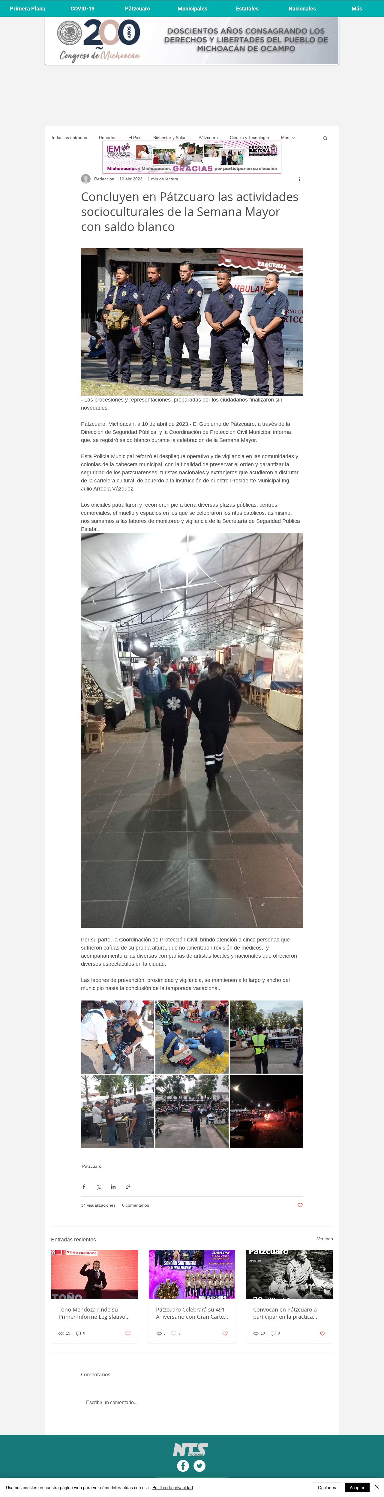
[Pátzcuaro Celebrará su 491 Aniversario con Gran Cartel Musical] (192, 1274)
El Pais (134, 137)
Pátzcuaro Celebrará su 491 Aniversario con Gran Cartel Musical (190, 1313)
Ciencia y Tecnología (249, 137)
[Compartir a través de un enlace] (128, 1187)
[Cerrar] (376, 1487)
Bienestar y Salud (170, 137)
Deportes (107, 137)
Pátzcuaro (208, 137)
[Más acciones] (299, 178)
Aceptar (357, 1487)
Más (285, 137)
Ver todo (325, 1238)
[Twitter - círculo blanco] (200, 1466)
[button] (325, 137)
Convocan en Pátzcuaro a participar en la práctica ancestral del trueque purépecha (285, 1313)
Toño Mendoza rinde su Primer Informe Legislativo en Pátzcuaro (91, 1313)
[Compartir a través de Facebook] (84, 1187)
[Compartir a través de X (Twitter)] (98, 1187)
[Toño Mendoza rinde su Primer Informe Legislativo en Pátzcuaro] (94, 1274)
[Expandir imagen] (117, 1036)
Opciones (327, 1487)
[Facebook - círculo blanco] (183, 1466)
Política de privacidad (172, 1487)
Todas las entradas (69, 137)
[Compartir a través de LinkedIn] (113, 1187)
